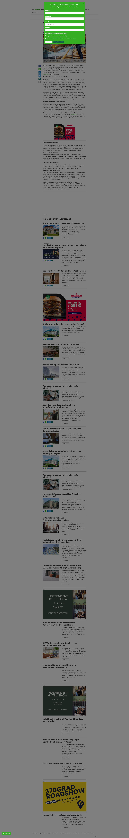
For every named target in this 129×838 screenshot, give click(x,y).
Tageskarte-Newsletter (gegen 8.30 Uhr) (57, 36)
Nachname (48, 16)
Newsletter (7, 833)
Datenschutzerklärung (58, 38)
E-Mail (47, 22)
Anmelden (48, 42)
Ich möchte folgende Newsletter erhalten (56, 33)
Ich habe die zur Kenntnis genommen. (62, 38)
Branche (47, 27)
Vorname (47, 10)
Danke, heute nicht (58, 42)
